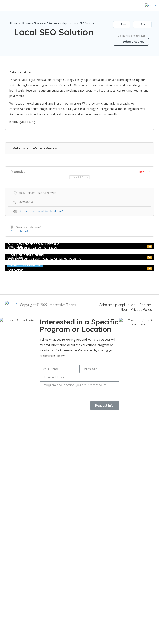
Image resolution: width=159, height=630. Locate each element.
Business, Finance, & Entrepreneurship (44, 23)
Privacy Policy (141, 309)
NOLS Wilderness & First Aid (33, 243)
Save (123, 24)
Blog (123, 309)
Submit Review (133, 41)
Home (13, 23)
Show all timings (80, 177)
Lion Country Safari (25, 254)
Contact (145, 305)
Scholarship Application (117, 305)
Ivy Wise (15, 269)
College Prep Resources (25, 265)
